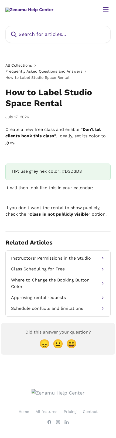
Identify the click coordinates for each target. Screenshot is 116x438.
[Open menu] (106, 9)
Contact (90, 411)
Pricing (70, 411)
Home (24, 411)
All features (46, 411)
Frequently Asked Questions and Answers (43, 71)
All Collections (18, 65)
